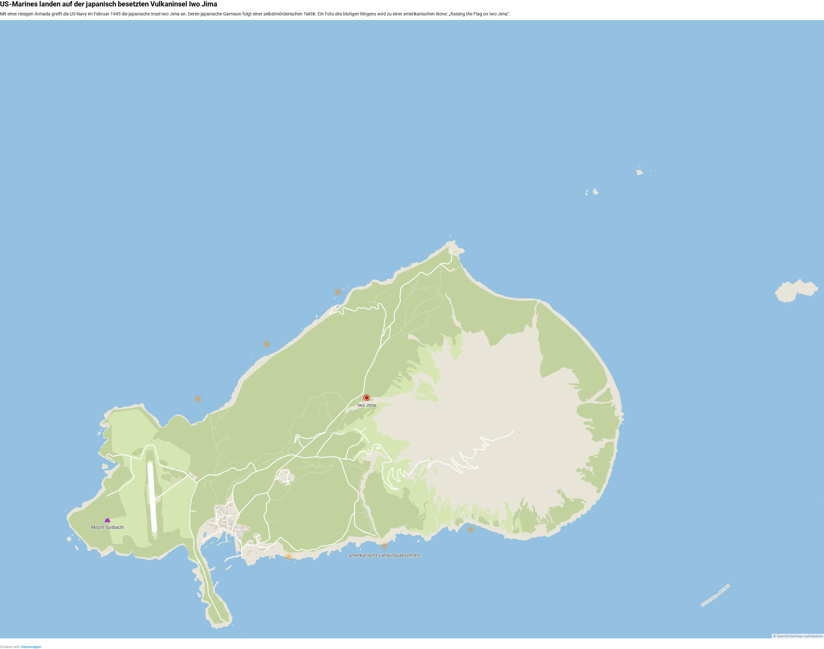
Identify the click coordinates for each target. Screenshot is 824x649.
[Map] (412, 329)
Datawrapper (31, 647)
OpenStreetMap (789, 636)
